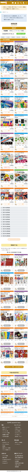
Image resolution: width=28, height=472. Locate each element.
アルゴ (16, 117)
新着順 (2, 37)
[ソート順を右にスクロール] (27, 37)
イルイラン (17, 154)
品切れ (5, 75)
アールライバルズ (19, 44)
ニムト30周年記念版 (6, 348)
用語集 (4, 446)
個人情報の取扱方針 (19, 455)
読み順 (18, 37)
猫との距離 (17, 275)
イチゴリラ (17, 135)
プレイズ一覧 (5, 430)
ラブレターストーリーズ (5, 257)
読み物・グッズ (18, 436)
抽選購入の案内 (6, 434)
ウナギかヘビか (18, 190)
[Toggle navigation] (26, 3)
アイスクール (4, 62)
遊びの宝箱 (17, 80)
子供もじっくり (18, 429)
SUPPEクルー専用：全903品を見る (14, 367)
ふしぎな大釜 (4, 312)
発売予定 (6, 391)
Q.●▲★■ (4, 396)
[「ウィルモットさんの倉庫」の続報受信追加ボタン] (2, 204)
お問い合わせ (17, 465)
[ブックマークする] (12, 57)
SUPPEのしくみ (6, 442)
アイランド (17, 62)
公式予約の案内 (6, 436)
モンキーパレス (18, 257)
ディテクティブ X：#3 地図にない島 (21, 378)
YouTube (4, 461)
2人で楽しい (17, 434)
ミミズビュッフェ (18, 312)
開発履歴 (17, 466)
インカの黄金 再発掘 (19, 172)
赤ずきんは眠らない (5, 80)
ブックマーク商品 (6, 432)
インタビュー (17, 444)
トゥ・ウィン (3, 378)
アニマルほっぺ (18, 99)
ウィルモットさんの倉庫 (5, 190)
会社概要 (17, 461)
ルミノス (17, 293)
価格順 (13, 37)
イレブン (3, 172)
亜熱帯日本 (3, 117)
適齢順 (23, 37)
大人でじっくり (18, 432)
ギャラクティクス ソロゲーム (19, 348)
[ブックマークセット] (15, 3)
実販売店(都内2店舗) (19, 463)
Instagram (5, 463)
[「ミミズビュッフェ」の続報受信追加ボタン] (16, 326)
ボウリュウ (3, 293)
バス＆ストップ (4, 330)
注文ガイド (5, 429)
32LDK (2, 44)
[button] (21, 34)
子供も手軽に (17, 427)
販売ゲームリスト (6, 427)
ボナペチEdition (6, 444)
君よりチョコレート (5, 275)
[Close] (25, 16)
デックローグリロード (20, 396)
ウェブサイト (17, 459)
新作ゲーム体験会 (18, 442)
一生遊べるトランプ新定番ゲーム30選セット (8, 154)
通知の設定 (5, 457)
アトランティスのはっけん (5, 99)
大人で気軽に (17, 430)
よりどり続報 (5, 455)
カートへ (6, 57)
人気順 (8, 37)
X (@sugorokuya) (6, 459)
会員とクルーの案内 (6, 447)
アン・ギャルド (4, 135)
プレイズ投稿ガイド (6, 449)
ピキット (17, 330)
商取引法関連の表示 (19, 457)
